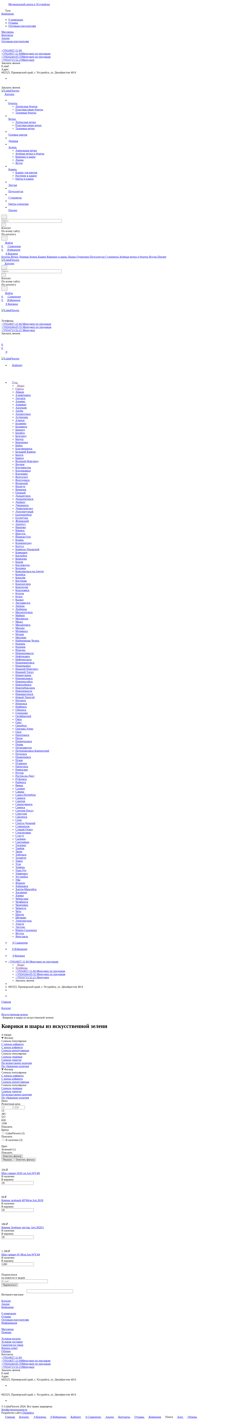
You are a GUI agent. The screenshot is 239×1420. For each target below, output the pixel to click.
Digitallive (28, 1412)
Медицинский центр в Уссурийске (29, 4)
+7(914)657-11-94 (11, 50)
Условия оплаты (11, 1338)
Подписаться (10, 1285)
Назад (20, 385)
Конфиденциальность (14, 1409)
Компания (7, 1307)
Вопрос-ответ (9, 1348)
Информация (9, 1322)
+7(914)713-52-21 (17, 59)
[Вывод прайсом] (7, 1163)
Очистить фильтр (25, 1159)
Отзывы (13, 22)
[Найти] (4, 238)
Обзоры (6, 1351)
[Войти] (3, 341)
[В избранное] (3, 1186)
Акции (5, 1303)
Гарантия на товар (12, 1344)
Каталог (6, 1300)
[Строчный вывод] (5, 1163)
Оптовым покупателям (22, 25)
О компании (15, 19)
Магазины (7, 1329)
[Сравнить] (3, 1190)
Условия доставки (12, 1341)
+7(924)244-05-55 (26, 56)
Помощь (6, 1332)
